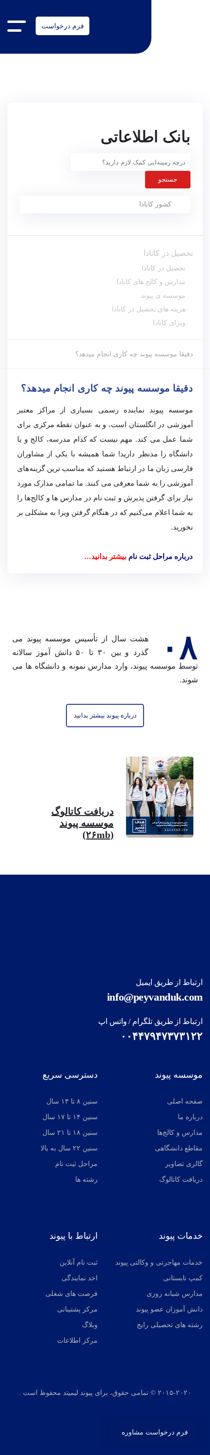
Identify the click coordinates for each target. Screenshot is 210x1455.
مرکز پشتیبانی (77, 1309)
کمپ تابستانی (183, 1278)
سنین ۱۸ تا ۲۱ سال (70, 1132)
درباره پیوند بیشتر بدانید (105, 715)
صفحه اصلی (185, 1101)
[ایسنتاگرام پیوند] (84, 1410)
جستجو (167, 179)
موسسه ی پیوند (163, 295)
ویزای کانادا (169, 323)
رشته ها (86, 1179)
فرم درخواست (63, 26)
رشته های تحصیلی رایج (170, 1325)
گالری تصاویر (184, 1164)
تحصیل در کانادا (168, 253)
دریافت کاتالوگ (181, 1179)
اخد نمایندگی (80, 1278)
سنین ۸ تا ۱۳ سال (72, 1101)
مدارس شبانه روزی (175, 1293)
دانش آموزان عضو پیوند (169, 1309)
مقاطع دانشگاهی (179, 1148)
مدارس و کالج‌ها (180, 1132)
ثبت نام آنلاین (79, 1262)
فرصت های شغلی (71, 1293)
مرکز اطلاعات (77, 1340)
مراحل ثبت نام (76, 1164)
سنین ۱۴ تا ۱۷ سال (70, 1117)
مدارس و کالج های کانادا (151, 282)
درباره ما (190, 1117)
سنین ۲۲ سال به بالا (69, 1148)
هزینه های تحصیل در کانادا (149, 309)
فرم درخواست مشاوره (155, 1432)
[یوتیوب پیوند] (126, 1410)
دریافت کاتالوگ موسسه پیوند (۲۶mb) (82, 823)
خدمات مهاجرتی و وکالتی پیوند (159, 1262)
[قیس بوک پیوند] (102, 1410)
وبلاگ (90, 1325)
